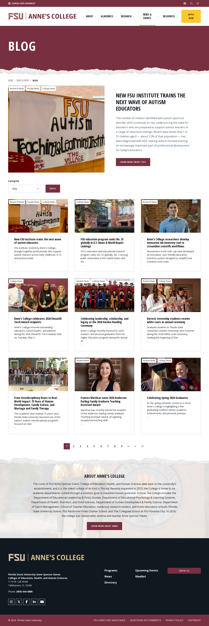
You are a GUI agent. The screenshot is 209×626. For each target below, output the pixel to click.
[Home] (43, 16)
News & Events (23, 80)
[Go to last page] (142, 446)
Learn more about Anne (104, 525)
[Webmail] (185, 3)
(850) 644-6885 (24, 591)
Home (10, 80)
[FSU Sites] (198, 3)
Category (13, 180)
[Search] (191, 3)
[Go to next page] (135, 446)
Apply (53, 188)
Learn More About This (133, 161)
